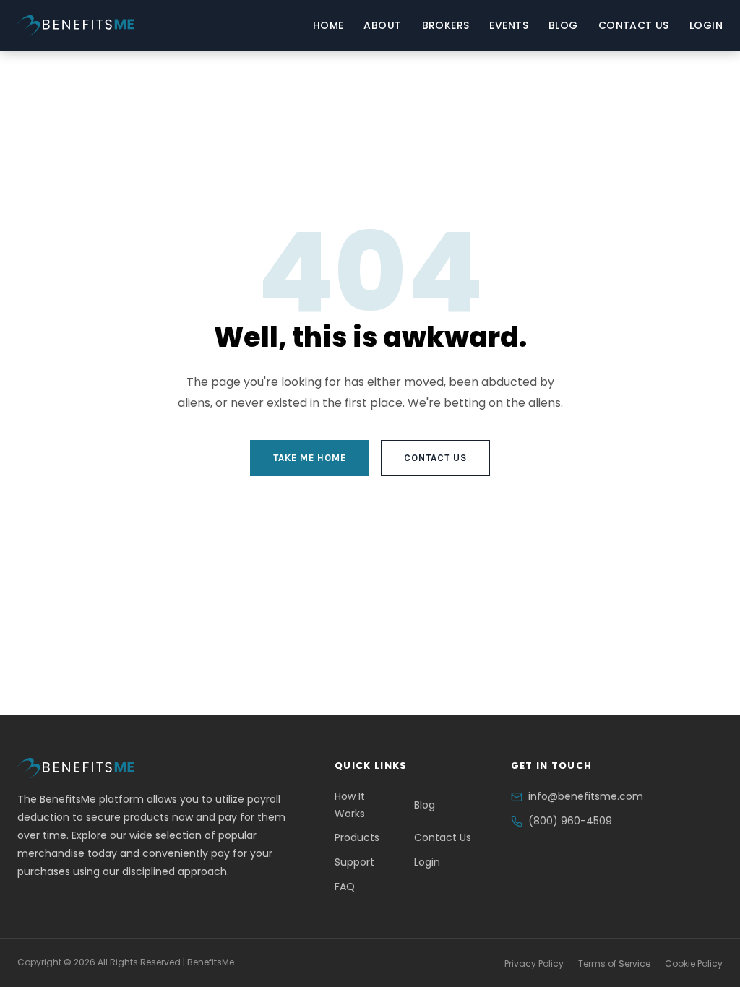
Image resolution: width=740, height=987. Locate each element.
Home (328, 25)
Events (508, 25)
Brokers (446, 25)
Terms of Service (614, 963)
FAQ (345, 886)
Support (354, 862)
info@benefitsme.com (585, 796)
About (382, 25)
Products (357, 837)
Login (706, 25)
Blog (563, 25)
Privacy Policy (534, 963)
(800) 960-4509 (570, 821)
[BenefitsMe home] (75, 25)
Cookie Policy (694, 963)
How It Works (350, 805)
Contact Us (633, 25)
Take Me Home (309, 457)
